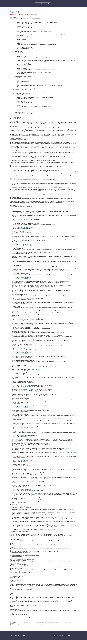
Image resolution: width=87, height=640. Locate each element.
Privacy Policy (25, 219)
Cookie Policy (54, 544)
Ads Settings (50, 472)
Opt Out (31, 227)
